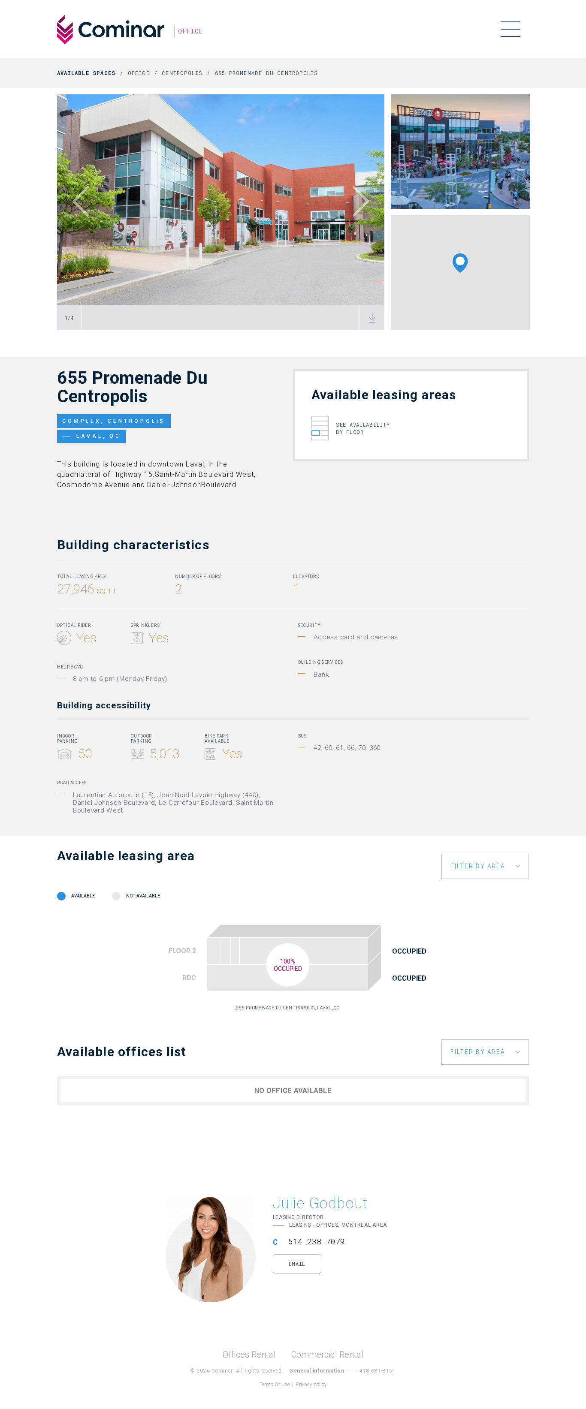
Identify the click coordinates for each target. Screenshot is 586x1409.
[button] (460, 263)
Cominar (110, 29)
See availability (363, 428)
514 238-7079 (316, 1241)
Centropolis (182, 72)
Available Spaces (86, 72)
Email (297, 1263)
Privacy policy (311, 1385)
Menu (510, 29)
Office (139, 72)
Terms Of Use (275, 1385)
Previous (78, 201)
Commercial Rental (327, 1355)
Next (362, 201)
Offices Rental (249, 1355)
